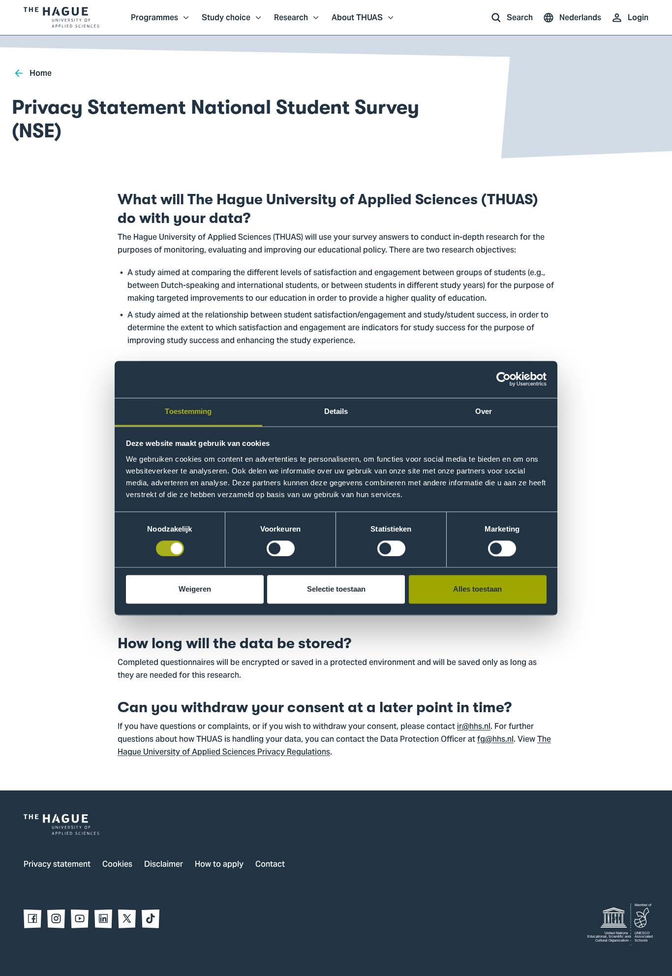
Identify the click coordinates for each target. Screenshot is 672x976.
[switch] (281, 548)
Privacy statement (57, 864)
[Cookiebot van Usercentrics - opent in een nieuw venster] (503, 379)
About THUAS (357, 22)
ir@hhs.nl (473, 727)
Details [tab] (336, 411)
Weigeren (195, 589)
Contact (270, 864)
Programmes (154, 22)
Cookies (117, 864)
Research (291, 22)
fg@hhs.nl (495, 739)
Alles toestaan (477, 589)
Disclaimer (163, 864)
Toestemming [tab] (188, 411)
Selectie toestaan (336, 589)
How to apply (219, 864)
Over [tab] (483, 411)
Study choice (226, 22)
